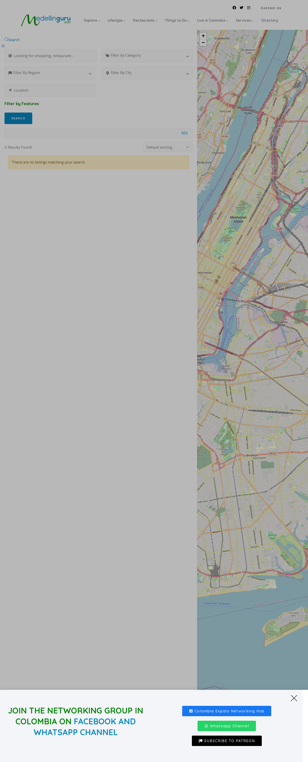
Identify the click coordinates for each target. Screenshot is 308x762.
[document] (154, 381)
